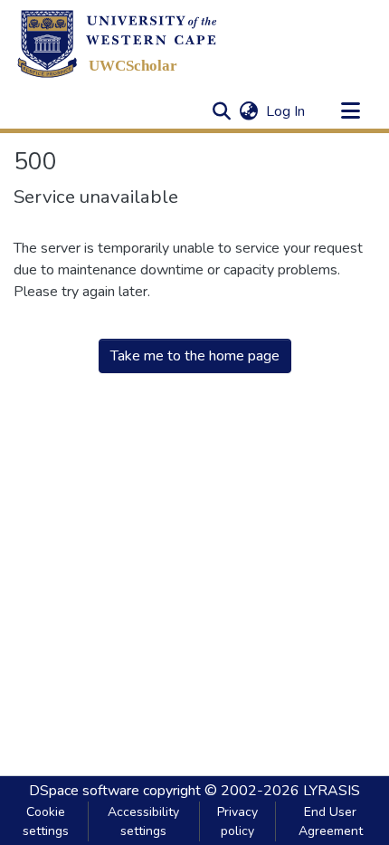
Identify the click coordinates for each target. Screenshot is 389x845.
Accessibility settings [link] (143, 821)
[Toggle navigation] (350, 111)
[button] (117, 43)
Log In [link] (286, 111)
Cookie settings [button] (46, 821)
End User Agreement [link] (331, 821)
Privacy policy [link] (237, 821)
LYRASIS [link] (331, 791)
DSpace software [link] (84, 791)
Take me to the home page (195, 356)
